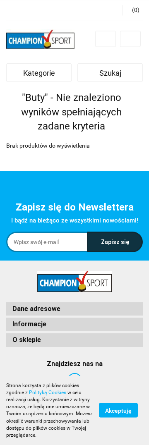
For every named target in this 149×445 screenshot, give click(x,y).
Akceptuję (118, 410)
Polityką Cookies (47, 392)
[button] (74, 309)
